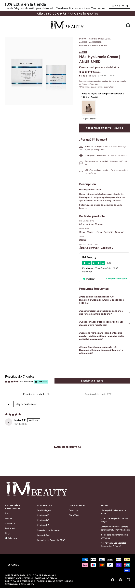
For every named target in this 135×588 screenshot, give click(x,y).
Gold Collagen (44, 510)
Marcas (8, 518)
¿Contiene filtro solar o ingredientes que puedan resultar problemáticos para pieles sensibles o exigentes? (101, 335)
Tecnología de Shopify (19, 584)
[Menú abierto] (10, 25)
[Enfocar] (11, 99)
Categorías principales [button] (13, 507)
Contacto (73, 510)
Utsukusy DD (43, 520)
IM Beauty (13, 575)
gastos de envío (109, 81)
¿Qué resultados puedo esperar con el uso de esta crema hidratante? (101, 323)
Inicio (82, 39)
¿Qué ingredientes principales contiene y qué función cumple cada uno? (101, 312)
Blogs (7, 533)
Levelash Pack (44, 535)
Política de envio (46, 578)
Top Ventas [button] (44, 505)
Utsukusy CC (43, 515)
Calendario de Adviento (48, 530)
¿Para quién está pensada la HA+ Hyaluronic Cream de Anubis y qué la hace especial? (101, 299)
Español (13, 565)
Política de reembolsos (20, 581)
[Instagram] (128, 579)
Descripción (87, 184)
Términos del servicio (19, 578)
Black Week (74, 515)
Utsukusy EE (43, 525)
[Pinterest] (120, 579)
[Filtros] (8, 404)
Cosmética (10, 523)
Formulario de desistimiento (55, 581)
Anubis (83, 52)
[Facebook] (112, 579)
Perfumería (10, 528)
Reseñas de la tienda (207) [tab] (98, 394)
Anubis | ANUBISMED (90, 42)
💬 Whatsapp (11, 538)
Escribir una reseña (92, 380)
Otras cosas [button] (77, 505)
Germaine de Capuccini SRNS (51, 540)
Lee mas (83, 208)
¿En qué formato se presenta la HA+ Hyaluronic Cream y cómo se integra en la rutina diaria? (101, 350)
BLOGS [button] (104, 505)
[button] (86, 72)
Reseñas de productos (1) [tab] (36, 394)
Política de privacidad (41, 575)
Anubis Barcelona (100, 39)
